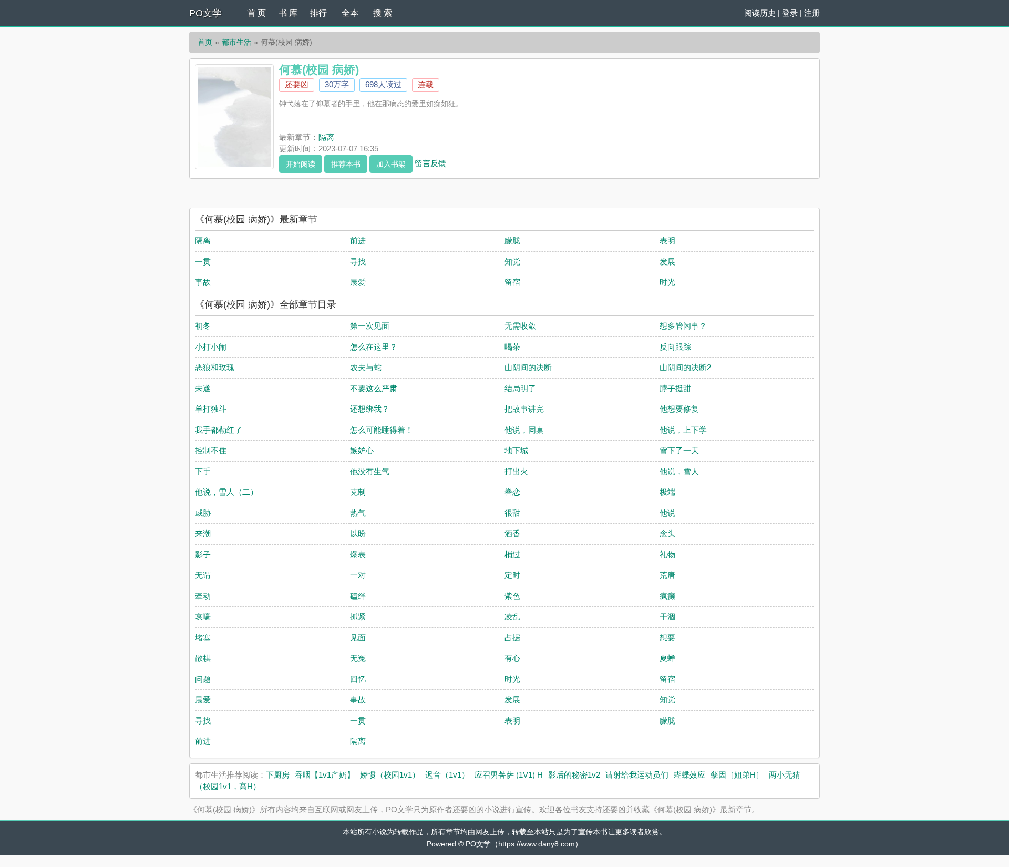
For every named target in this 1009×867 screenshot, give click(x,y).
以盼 (358, 533)
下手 (203, 471)
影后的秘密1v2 (574, 774)
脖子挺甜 (675, 388)
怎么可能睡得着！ (381, 429)
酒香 (512, 533)
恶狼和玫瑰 (214, 367)
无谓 (203, 574)
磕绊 (358, 595)
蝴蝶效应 (689, 774)
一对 (358, 574)
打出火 (516, 471)
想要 (667, 637)
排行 (318, 12)
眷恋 (512, 491)
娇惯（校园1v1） (390, 774)
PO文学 (205, 13)
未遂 (203, 388)
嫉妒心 (362, 450)
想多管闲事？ (683, 325)
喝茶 (512, 346)
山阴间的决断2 (685, 367)
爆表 (358, 554)
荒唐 (667, 574)
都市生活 (236, 42)
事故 (203, 282)
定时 (512, 574)
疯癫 (667, 595)
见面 (358, 637)
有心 (512, 658)
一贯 (203, 261)
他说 (667, 512)
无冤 (358, 658)
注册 (812, 12)
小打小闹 (210, 346)
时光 (667, 282)
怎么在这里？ (373, 346)
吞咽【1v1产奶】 (325, 774)
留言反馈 (430, 162)
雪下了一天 (679, 450)
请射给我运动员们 (636, 774)
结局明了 (520, 388)
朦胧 (512, 240)
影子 (203, 554)
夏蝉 (667, 658)
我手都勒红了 (218, 429)
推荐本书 (346, 164)
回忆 (358, 679)
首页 (205, 42)
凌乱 (512, 616)
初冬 (203, 325)
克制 (358, 491)
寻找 (358, 261)
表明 (667, 240)
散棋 (203, 658)
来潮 (203, 533)
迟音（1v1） (447, 774)
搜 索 (382, 12)
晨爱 (358, 282)
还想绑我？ (369, 408)
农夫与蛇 (366, 367)
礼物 (667, 554)
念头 (667, 533)
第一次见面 (369, 325)
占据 (512, 637)
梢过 (512, 554)
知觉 (512, 261)
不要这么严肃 (373, 388)
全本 (350, 12)
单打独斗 (210, 408)
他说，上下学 (683, 429)
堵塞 (203, 637)
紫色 (512, 595)
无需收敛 (520, 325)
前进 (358, 240)
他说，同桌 (524, 429)
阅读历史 (760, 12)
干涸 (667, 616)
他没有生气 (369, 471)
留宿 (512, 282)
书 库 (288, 12)
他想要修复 (679, 408)
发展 (667, 261)
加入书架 (391, 164)
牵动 (203, 595)
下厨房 (278, 774)
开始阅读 (300, 164)
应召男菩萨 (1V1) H (509, 774)
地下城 (516, 450)
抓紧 (358, 616)
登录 (790, 12)
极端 (667, 491)
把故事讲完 (524, 408)
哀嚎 (203, 616)
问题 (203, 679)
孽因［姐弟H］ (737, 774)
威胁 (203, 512)
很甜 (512, 512)
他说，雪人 (679, 471)
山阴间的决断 (528, 367)
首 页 (256, 12)
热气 (358, 512)
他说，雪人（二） (226, 491)
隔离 (326, 136)
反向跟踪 (675, 346)
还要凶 (296, 84)
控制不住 (210, 450)
